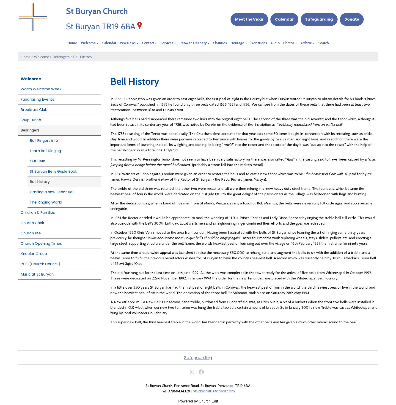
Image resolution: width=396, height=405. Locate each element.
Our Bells (38, 161)
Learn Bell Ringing (45, 150)
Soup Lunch (31, 120)
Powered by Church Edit (198, 401)
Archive (306, 43)
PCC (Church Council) (40, 264)
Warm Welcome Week (41, 89)
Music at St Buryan (37, 274)
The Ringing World (46, 202)
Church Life (31, 233)
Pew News (128, 43)
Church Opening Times (41, 243)
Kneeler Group (34, 253)
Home (72, 43)
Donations (259, 43)
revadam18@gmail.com (213, 391)
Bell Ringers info (44, 140)
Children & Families (38, 212)
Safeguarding (319, 19)
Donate (351, 19)
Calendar (284, 19)
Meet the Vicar (249, 19)
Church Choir (32, 222)
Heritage (237, 43)
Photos (288, 43)
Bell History (82, 56)
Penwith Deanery (193, 43)
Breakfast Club (34, 109)
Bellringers (61, 56)
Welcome (88, 43)
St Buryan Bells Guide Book (53, 171)
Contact (148, 43)
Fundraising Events (37, 99)
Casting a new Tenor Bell (52, 192)
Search (323, 43)
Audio (275, 43)
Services (166, 43)
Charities (220, 43)
